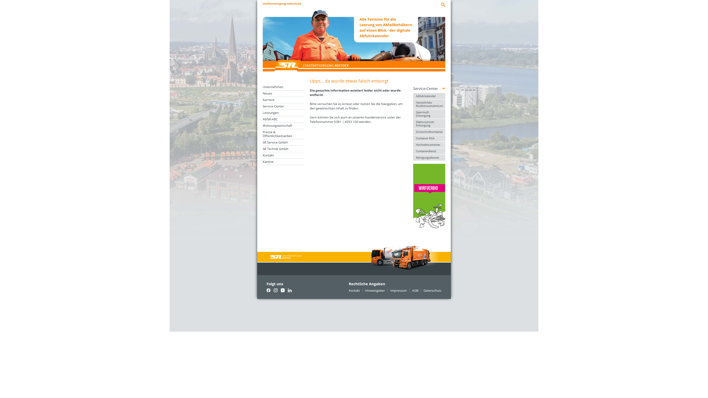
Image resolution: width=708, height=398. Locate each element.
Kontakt (268, 155)
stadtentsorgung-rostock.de (282, 3)
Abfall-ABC (270, 119)
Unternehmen (273, 87)
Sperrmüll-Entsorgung (423, 113)
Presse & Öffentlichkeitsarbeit (277, 134)
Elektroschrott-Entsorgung (425, 123)
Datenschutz (432, 290)
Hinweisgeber (375, 290)
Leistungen (271, 113)
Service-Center (273, 106)
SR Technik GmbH (275, 149)
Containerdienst (426, 151)
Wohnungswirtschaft (277, 125)
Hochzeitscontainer (428, 144)
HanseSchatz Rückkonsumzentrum (429, 104)
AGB (415, 290)
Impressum (398, 290)
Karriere (269, 100)
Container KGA (425, 138)
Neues (267, 93)
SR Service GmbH (275, 142)
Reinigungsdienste (427, 157)
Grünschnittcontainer (429, 132)
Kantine (268, 162)
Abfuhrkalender (426, 96)
